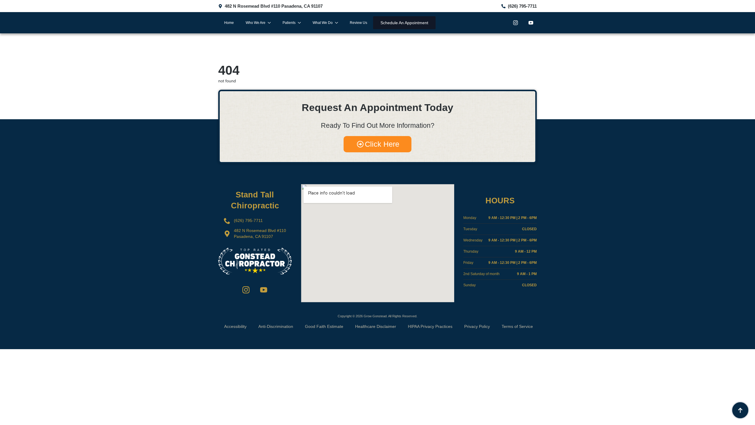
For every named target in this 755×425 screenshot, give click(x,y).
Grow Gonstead (375, 316)
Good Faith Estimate (324, 326)
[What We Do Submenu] (338, 22)
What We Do (323, 23)
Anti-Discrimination (275, 326)
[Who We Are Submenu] (271, 22)
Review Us (358, 23)
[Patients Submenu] (301, 22)
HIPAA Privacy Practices (430, 326)
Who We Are (255, 23)
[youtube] (531, 23)
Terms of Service (517, 326)
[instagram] (515, 23)
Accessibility (235, 326)
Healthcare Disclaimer (375, 326)
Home (229, 23)
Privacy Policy (477, 326)
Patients (289, 23)
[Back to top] (740, 410)
